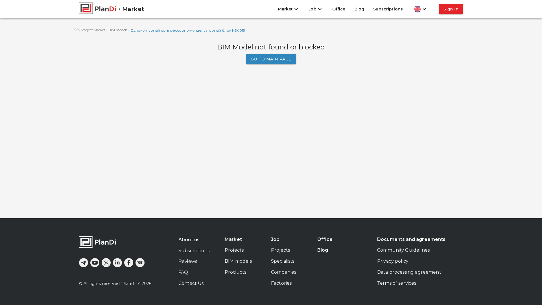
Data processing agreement (409, 272)
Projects (234, 250)
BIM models (117, 30)
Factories (281, 283)
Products (235, 272)
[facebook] (128, 262)
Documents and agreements (411, 239)
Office (339, 9)
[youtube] (94, 262)
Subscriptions (388, 9)
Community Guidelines (403, 250)
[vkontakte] (140, 262)
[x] (106, 262)
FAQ (183, 272)
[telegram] (83, 262)
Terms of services (396, 283)
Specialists (282, 261)
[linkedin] (117, 262)
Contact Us (191, 283)
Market (233, 239)
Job (275, 239)
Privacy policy (392, 261)
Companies (283, 272)
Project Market (93, 30)
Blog (359, 9)
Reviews (187, 261)
